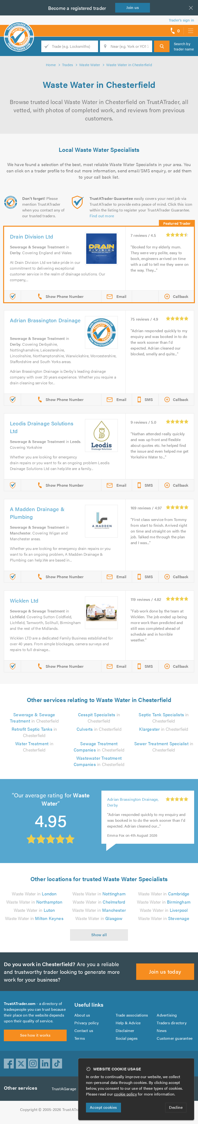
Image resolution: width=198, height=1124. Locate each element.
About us (82, 1015)
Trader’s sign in (181, 19)
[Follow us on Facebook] (9, 1064)
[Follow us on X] (21, 1064)
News (162, 1030)
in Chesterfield (34, 717)
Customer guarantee (174, 1038)
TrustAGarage (64, 1088)
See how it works (35, 1035)
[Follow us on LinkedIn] (45, 1064)
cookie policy (125, 1094)
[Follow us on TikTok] (57, 1064)
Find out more (102, 215)
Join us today (165, 971)
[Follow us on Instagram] (33, 1064)
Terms (79, 1038)
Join (132, 7)
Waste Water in (34, 894)
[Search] (162, 46)
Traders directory (171, 1023)
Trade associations (132, 1015)
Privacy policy (86, 1023)
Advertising (167, 1015)
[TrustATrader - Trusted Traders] (19, 28)
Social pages (127, 1038)
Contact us (83, 1030)
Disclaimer (125, 1030)
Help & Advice (128, 1023)
